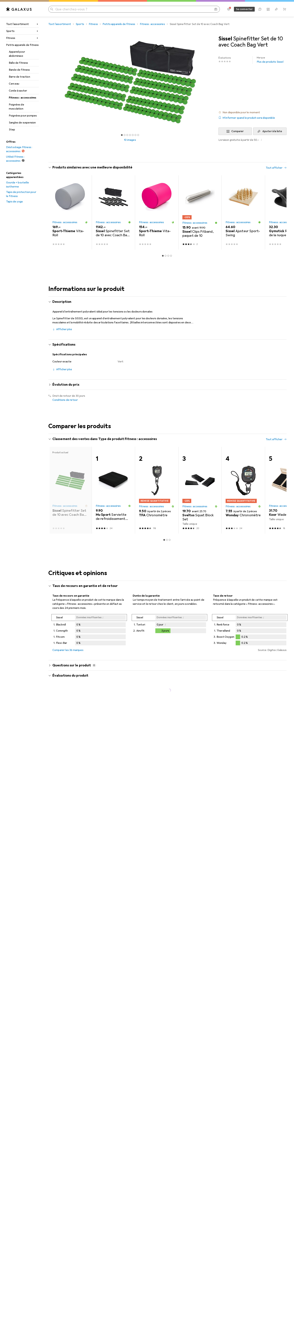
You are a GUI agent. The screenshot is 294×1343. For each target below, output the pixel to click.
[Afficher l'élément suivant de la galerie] (212, 82)
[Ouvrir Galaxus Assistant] (260, 9)
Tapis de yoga (14, 201)
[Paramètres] (228, 9)
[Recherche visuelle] (216, 9)
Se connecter (244, 9)
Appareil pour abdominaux (17, 54)
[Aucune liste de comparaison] (268, 9)
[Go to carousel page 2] (165, 256)
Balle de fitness (18, 63)
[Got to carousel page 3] (127, 135)
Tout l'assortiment (17, 24)
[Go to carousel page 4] (171, 256)
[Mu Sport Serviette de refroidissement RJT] (113, 490)
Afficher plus (64, 329)
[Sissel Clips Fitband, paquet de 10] (200, 212)
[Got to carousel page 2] (124, 135)
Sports (10, 31)
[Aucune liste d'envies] (276, 9)
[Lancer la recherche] (51, 9)
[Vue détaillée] (89, 630)
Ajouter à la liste (272, 131)
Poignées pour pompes (23, 115)
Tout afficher (274, 167)
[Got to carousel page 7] (138, 135)
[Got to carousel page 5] (133, 135)
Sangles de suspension (22, 122)
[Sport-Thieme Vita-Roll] (70, 212)
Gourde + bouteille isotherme (17, 184)
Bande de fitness (19, 69)
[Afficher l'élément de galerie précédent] (47, 82)
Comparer (237, 131)
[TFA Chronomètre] (156, 490)
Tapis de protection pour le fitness (21, 194)
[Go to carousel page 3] (168, 256)
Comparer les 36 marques (67, 650)
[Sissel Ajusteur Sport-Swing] (243, 212)
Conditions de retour (65, 400)
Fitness (10, 38)
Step (12, 129)
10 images (130, 140)
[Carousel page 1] (122, 135)
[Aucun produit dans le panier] (284, 9)
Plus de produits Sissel (270, 60)
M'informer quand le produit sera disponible (249, 118)
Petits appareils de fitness (22, 45)
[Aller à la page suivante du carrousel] (280, 212)
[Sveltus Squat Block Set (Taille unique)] (200, 490)
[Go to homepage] (19, 9)
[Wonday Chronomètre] (243, 490)
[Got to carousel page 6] (135, 135)
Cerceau (14, 83)
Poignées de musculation (16, 106)
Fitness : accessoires (22, 97)
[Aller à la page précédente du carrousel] (54, 212)
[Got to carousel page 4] (130, 135)
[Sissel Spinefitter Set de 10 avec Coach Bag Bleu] (113, 212)
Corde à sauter (18, 90)
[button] (252, 112)
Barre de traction (19, 76)
